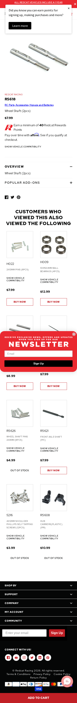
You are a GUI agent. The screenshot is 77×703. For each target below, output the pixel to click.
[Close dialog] (74, 334)
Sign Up (38, 363)
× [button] (69, 8)
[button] (67, 681)
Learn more (20, 26)
